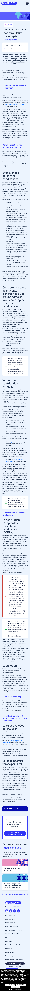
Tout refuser (21, 984)
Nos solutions (9, 952)
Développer (8, 941)
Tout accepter (11, 984)
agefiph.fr (13, 442)
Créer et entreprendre (12, 934)
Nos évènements (10, 923)
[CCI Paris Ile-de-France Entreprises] (9, 3)
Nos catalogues (10, 956)
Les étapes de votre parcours (14, 930)
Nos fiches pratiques (11, 926)
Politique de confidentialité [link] (15, 989)
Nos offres (8, 948)
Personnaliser (15, 987)
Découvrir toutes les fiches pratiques (15, 894)
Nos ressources (10, 919)
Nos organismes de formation (14, 960)
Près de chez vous (11, 915)
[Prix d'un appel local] (15, 964)
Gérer (7, 937)
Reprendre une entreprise (13, 945)
